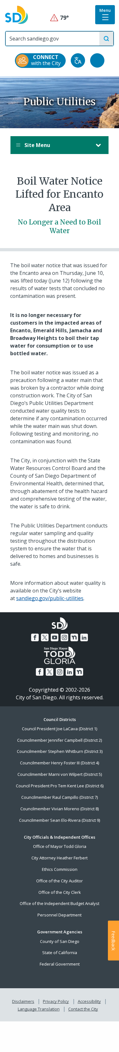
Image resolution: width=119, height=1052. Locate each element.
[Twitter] (45, 637)
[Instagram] (64, 637)
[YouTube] (54, 637)
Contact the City (83, 1009)
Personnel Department (59, 915)
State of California (59, 952)
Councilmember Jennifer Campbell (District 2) (59, 740)
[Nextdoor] (74, 637)
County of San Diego (59, 941)
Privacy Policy (56, 1001)
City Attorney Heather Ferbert (59, 858)
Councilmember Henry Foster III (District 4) (59, 763)
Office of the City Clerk (59, 892)
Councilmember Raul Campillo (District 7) (59, 797)
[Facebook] (35, 637)
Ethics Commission (59, 869)
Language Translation (39, 1009)
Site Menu (36, 145)
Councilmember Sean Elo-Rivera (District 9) (59, 820)
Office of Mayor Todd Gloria (59, 846)
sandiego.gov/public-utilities (49, 598)
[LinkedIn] (84, 637)
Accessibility (89, 1001)
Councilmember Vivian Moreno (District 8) (59, 809)
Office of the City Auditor (59, 881)
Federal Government (60, 964)
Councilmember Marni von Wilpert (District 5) (59, 774)
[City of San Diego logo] (16, 14)
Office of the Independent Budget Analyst (59, 903)
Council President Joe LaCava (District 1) (59, 729)
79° (59, 18)
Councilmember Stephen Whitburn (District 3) (59, 751)
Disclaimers (23, 1001)
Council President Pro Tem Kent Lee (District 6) (59, 786)
